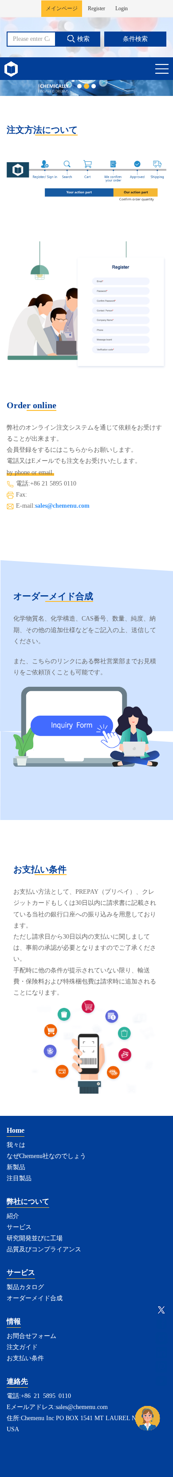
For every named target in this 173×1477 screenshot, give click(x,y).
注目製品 (19, 1178)
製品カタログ (25, 1287)
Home (15, 1130)
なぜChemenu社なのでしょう (46, 1156)
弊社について (28, 1201)
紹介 (13, 1216)
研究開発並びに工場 (35, 1238)
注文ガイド (22, 1347)
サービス (19, 1227)
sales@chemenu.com (62, 505)
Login (121, 8)
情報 (14, 1321)
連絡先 (17, 1381)
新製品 (16, 1167)
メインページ (62, 8)
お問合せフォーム (31, 1336)
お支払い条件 (25, 1358)
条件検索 (135, 39)
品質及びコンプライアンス (44, 1249)
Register (96, 8)
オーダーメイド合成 (35, 1298)
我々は (16, 1145)
